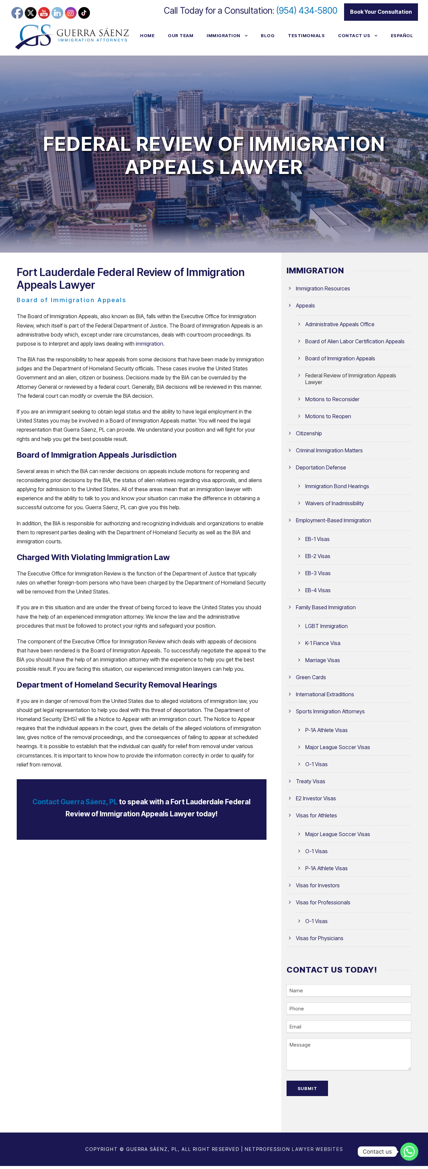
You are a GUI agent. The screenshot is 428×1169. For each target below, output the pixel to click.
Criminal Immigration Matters (329, 450)
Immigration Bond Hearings (337, 486)
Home (147, 35)
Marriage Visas (322, 660)
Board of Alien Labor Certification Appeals (355, 341)
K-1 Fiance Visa (322, 643)
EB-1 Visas (317, 539)
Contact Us (354, 35)
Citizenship (309, 433)
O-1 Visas (316, 764)
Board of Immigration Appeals (340, 358)
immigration (149, 343)
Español (402, 35)
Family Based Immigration (326, 607)
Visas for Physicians (319, 938)
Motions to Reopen (328, 416)
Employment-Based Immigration (333, 520)
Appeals (305, 305)
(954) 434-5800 (306, 10)
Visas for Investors (318, 885)
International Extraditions (325, 694)
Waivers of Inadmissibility (334, 503)
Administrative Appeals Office (339, 324)
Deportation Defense (321, 467)
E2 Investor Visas (316, 798)
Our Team (180, 35)
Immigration (223, 35)
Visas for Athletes (316, 815)
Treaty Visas (310, 781)
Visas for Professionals (323, 902)
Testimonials (306, 35)
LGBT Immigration (326, 626)
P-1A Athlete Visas (326, 730)
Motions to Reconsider (332, 399)
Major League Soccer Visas (337, 747)
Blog (268, 35)
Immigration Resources (323, 288)
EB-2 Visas (317, 556)
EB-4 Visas (318, 590)
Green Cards (311, 677)
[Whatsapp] (409, 1152)
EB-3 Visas (318, 573)
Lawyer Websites (317, 1149)
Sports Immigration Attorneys (330, 711)
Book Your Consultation (381, 11)
